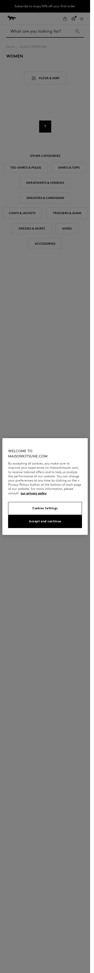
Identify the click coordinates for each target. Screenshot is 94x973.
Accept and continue (45, 521)
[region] (45, 486)
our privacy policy (34, 493)
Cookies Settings (45, 508)
